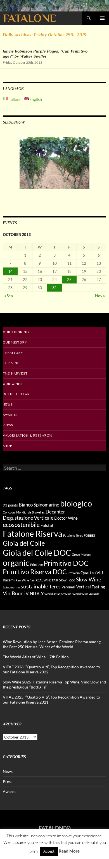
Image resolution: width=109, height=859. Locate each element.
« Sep (8, 295)
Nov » (100, 295)
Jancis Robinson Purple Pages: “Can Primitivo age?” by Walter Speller (45, 53)
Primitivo (36, 564)
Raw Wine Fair (25, 580)
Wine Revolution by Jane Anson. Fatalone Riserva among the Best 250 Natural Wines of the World (52, 644)
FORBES (89, 535)
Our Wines (12, 384)
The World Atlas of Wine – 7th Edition (36, 656)
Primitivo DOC (66, 563)
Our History (15, 342)
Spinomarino (11, 587)
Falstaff (48, 525)
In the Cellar (16, 394)
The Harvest (15, 373)
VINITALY (35, 593)
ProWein (74, 573)
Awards (10, 415)
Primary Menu (102, 18)
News (8, 404)
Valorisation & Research (27, 435)
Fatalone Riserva (32, 533)
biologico (76, 503)
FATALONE (29, 18)
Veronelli (68, 587)
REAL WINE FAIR (47, 580)
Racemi (9, 580)
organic (16, 562)
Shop (7, 446)
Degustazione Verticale (28, 518)
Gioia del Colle (24, 543)
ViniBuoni (14, 593)
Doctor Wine (66, 517)
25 (69, 279)
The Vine (11, 363)
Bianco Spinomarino (39, 505)
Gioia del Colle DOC (37, 552)
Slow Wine (88, 579)
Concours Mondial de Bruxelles (24, 512)
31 (54, 287)
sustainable (34, 586)
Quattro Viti (91, 572)
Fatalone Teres (73, 535)
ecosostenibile (21, 524)
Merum (86, 554)
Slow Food (67, 580)
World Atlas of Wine (58, 594)
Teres (55, 586)
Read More (69, 850)
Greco (76, 554)
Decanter (55, 512)
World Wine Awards (85, 594)
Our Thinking (16, 332)
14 (10, 271)
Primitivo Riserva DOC (35, 572)
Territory (13, 353)
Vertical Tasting (90, 586)
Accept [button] (48, 851)
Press (8, 425)
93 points (10, 505)
